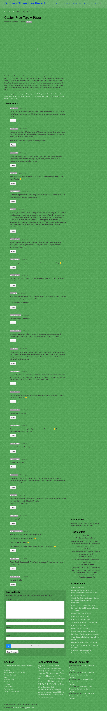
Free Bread (51, 676)
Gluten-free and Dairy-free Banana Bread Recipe (85, 638)
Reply (13, 121)
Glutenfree (16, 96)
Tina (61, 694)
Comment (9, 599)
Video (47, 697)
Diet (47, 673)
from (45, 681)
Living (47, 692)
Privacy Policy (9, 679)
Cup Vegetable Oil (32, 94)
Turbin (40, 697)
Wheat (51, 697)
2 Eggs (10, 94)
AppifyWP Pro (29, 708)
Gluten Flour (59, 681)
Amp (39, 666)
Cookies (58, 668)
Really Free (77, 4)
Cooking (41, 671)
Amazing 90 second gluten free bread (84, 642)
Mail (5, 677)
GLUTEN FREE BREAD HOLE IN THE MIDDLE (84, 646)
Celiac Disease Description (80, 628)
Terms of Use (9, 689)
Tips (11, 98)
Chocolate (53, 668)
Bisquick (22, 94)
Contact (7, 670)
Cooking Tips (48, 671)
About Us (67, 4)
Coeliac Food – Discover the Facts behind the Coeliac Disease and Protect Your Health (84, 608)
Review (45, 694)
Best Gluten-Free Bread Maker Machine (85, 634)
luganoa (29, 21)
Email (8, 627)
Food (62, 673)
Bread (44, 665)
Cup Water (42, 94)
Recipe (60, 692)
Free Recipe (51, 679)
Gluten (61, 94)
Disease (53, 673)
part (50, 692)
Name (8, 620)
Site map (7, 684)
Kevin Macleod (36, 96)
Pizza (50, 96)
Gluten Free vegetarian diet (80, 619)
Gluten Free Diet (44, 687)
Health (59, 689)
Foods (39, 676)
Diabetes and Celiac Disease (81, 613)
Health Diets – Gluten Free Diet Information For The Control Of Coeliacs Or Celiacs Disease (84, 593)
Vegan (44, 697)
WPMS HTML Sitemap (12, 691)
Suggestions (8, 686)
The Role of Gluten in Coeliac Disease (84, 622)
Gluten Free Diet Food (78, 625)
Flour (57, 673)
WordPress (17, 708)
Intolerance (41, 692)
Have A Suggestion (10, 675)
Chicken (48, 668)
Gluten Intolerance (51, 689)
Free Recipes (60, 679)
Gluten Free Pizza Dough (80, 616)
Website (8, 635)
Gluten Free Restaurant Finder (14, 672)
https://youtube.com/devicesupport (83, 631)
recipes (55, 96)
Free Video (40, 681)
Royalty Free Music (54, 694)
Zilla (15, 98)
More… (97, 4)
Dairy (44, 673)
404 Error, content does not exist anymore (18, 665)
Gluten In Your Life (77, 587)
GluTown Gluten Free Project (24, 3)
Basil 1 (16, 94)
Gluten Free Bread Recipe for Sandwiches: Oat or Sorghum (81, 652)
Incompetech (25, 96)
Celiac (50, 666)
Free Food (58, 676)
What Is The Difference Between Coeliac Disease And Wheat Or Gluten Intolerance (85, 600)
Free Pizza (55, 94)
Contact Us (88, 4)
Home (58, 4)
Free (48, 94)
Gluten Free (12, 12)
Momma (45, 96)
